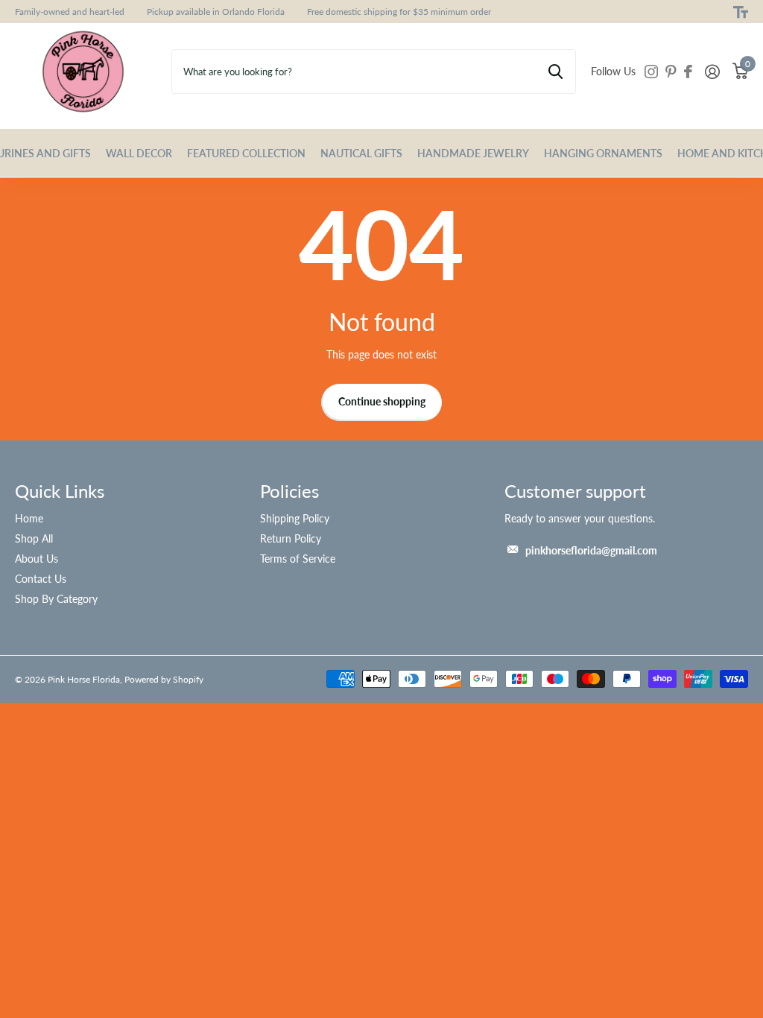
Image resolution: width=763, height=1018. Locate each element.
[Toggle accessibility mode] (740, 12)
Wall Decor (139, 153)
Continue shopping (381, 401)
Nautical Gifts (361, 153)
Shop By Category (56, 598)
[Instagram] (651, 71)
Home (29, 518)
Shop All (34, 538)
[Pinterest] (671, 71)
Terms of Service (297, 558)
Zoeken (555, 71)
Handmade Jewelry (473, 153)
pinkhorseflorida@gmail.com (591, 550)
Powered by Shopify (163, 679)
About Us (36, 558)
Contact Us (40, 578)
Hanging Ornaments (603, 153)
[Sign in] (712, 72)
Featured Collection (246, 153)
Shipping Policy (294, 518)
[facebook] (688, 71)
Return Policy (290, 538)
